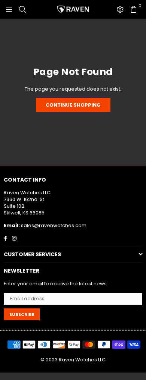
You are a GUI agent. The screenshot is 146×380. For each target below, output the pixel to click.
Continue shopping (73, 105)
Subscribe (21, 314)
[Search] (22, 9)
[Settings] (120, 9)
